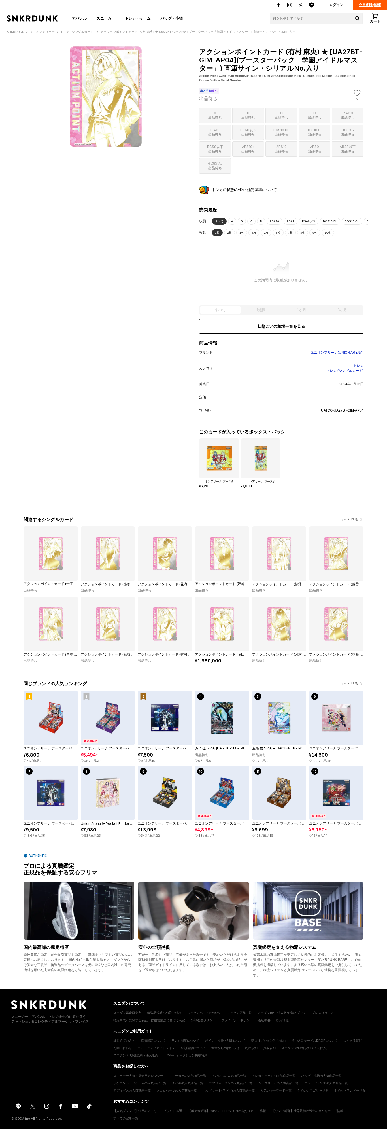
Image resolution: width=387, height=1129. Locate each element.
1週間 (261, 310)
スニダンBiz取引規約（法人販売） (137, 1055)
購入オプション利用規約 (268, 1040)
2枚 (229, 232)
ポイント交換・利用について (225, 1040)
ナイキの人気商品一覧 (187, 1083)
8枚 (302, 232)
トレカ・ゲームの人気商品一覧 (273, 1075)
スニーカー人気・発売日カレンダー (138, 1075)
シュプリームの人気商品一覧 (278, 1083)
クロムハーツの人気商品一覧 (176, 1090)
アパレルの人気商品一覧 (229, 1075)
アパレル (79, 18)
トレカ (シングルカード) (344, 371)
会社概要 (264, 1020)
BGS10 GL (352, 221)
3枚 (241, 232)
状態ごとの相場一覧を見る (281, 326)
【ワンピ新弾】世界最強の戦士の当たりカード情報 (307, 1111)
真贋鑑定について (153, 1040)
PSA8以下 (308, 221)
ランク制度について (185, 1040)
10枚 (328, 232)
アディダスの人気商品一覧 (132, 1090)
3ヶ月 (342, 310)
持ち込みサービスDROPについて (314, 1040)
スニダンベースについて (204, 1012)
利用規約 (251, 1048)
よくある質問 (352, 1040)
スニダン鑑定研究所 (127, 1012)
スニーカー (106, 18)
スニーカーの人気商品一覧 (187, 1075)
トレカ (358, 366)
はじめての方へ (124, 1040)
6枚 (278, 232)
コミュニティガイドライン (156, 1048)
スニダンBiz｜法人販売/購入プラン (282, 1012)
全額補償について (193, 1048)
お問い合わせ (122, 1048)
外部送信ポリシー (203, 1020)
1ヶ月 (301, 310)
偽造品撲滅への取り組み (164, 1012)
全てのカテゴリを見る (312, 1090)
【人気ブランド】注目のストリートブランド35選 (147, 1111)
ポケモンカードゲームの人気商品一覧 (139, 1083)
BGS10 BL (330, 221)
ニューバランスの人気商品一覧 (326, 1083)
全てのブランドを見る (349, 1090)
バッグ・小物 (172, 18)
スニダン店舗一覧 (239, 1012)
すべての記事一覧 (125, 1118)
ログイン (336, 5)
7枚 (290, 232)
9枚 (314, 232)
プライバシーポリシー (236, 1020)
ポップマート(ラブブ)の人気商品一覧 (229, 1090)
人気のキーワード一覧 (276, 1090)
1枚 (217, 232)
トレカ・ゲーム (138, 18)
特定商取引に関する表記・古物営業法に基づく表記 (149, 1020)
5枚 (266, 232)
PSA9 (290, 221)
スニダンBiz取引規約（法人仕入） (305, 1048)
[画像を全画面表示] (106, 96)
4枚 (254, 232)
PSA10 (274, 221)
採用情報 (282, 1020)
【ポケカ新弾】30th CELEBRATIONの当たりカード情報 (227, 1111)
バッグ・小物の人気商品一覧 (321, 1075)
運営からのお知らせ (225, 1048)
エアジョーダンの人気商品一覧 (230, 1083)
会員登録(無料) (370, 5)
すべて (219, 221)
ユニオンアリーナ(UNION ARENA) (337, 353)
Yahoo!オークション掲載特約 (187, 1055)
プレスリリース (323, 1012)
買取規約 (269, 1048)
